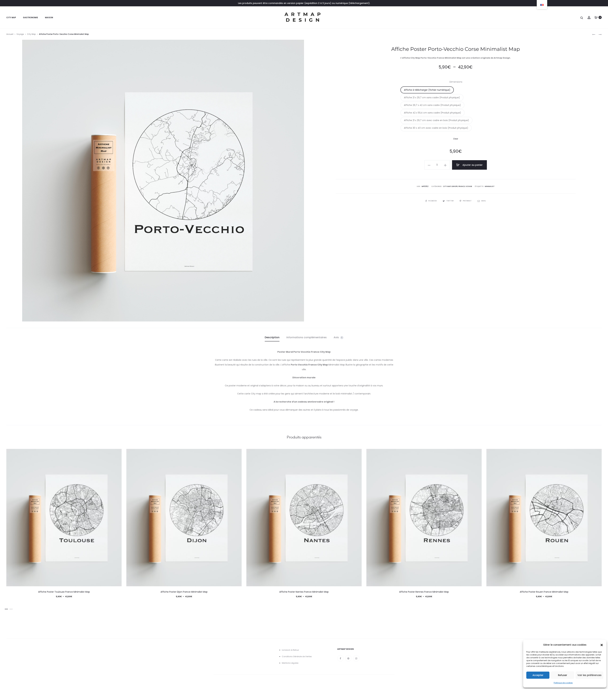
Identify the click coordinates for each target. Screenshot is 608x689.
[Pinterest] (348, 658)
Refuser (562, 675)
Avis (338, 337)
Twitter (450, 201)
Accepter (537, 675)
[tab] (272, 337)
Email (483, 201)
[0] (596, 17)
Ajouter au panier (472, 165)
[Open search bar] (581, 17)
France (461, 186)
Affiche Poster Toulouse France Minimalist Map (64, 591)
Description (272, 337)
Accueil (9, 34)
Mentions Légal (289, 663)
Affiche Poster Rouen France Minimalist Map (544, 591)
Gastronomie (30, 17)
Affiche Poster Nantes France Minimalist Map (304, 591)
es (297, 663)
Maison (49, 17)
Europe (455, 186)
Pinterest (467, 201)
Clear (455, 139)
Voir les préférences (589, 675)
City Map (11, 17)
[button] (601, 644)
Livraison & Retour (290, 650)
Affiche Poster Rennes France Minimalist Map (424, 591)
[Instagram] (356, 658)
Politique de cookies (563, 682)
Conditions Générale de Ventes (297, 656)
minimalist (489, 186)
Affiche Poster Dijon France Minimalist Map (184, 591)
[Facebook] (340, 658)
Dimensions (456, 82)
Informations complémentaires (306, 337)
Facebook (432, 201)
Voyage (20, 34)
